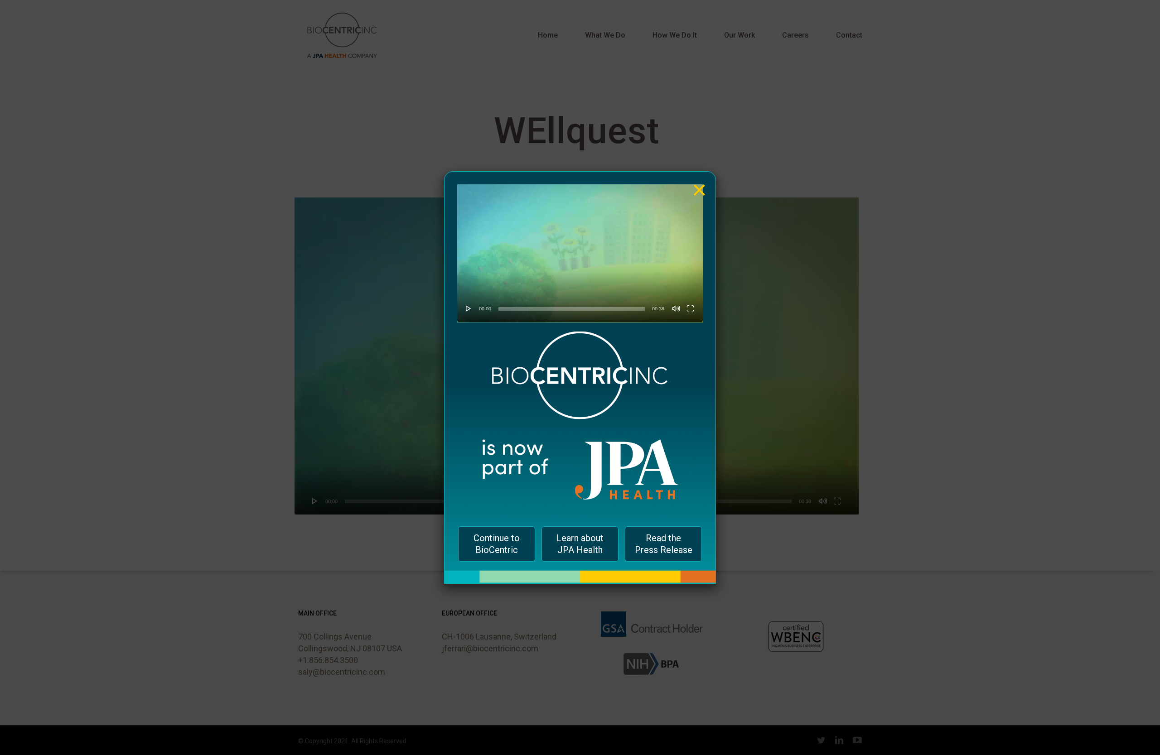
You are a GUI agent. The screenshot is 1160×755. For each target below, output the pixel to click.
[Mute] (676, 308)
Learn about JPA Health (580, 544)
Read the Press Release (663, 544)
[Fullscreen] (690, 308)
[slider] (571, 309)
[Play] (468, 308)
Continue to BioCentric (497, 544)
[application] (580, 253)
